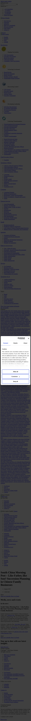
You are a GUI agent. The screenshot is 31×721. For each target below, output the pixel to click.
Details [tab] (15, 343)
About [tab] (25, 343)
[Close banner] (28, 338)
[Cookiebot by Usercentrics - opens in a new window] (18, 338)
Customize (14, 376)
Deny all (15, 381)
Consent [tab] (5, 343)
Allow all (15, 371)
